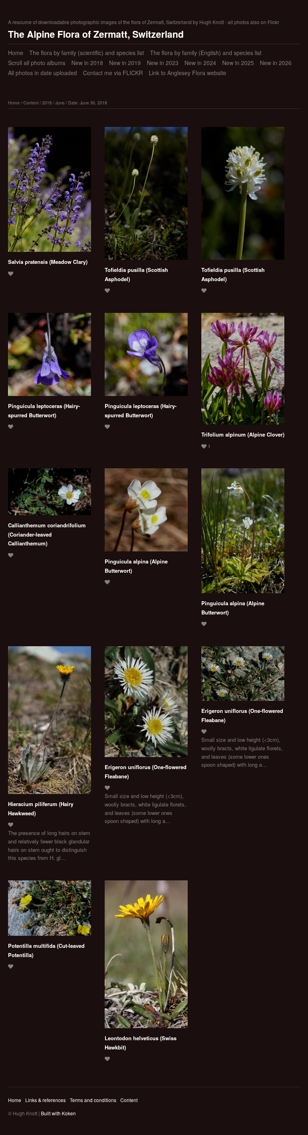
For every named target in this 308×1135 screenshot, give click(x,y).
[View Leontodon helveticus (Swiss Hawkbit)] (146, 957)
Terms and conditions (93, 1099)
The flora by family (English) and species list (205, 53)
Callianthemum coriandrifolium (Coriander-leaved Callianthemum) (47, 534)
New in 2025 (238, 63)
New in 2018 (87, 63)
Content (30, 103)
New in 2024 (200, 63)
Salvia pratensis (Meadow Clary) (47, 261)
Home (15, 53)
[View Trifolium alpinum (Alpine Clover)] (242, 371)
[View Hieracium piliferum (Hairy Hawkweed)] (49, 723)
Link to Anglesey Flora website (187, 73)
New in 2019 (125, 63)
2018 (47, 103)
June (60, 103)
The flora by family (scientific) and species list (86, 53)
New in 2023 (162, 63)
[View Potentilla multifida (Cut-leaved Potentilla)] (49, 910)
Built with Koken (58, 1113)
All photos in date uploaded (42, 73)
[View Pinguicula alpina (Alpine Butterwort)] (146, 512)
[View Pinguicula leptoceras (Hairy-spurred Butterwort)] (49, 357)
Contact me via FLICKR (113, 73)
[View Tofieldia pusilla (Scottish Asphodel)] (146, 196)
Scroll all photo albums (36, 63)
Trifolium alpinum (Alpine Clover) (242, 434)
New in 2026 (276, 63)
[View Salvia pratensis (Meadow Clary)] (49, 192)
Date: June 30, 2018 (87, 103)
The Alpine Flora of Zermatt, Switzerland (96, 34)
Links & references (45, 1099)
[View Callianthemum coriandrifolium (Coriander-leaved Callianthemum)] (49, 494)
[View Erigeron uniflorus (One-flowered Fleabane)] (146, 704)
